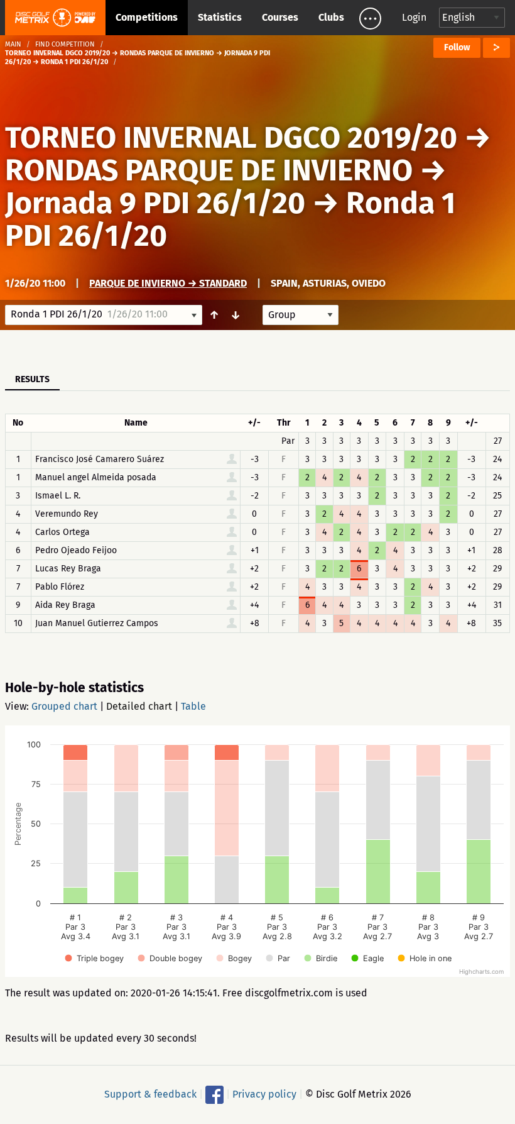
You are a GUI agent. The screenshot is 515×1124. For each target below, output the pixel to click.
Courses (280, 17)
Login (414, 17)
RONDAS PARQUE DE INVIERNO (209, 170)
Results (32, 379)
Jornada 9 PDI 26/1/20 (155, 203)
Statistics (220, 17)
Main (13, 44)
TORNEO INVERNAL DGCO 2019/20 (231, 137)
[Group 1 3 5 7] (301, 315)
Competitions (147, 17)
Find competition (65, 44)
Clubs (331, 17)
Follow (457, 47)
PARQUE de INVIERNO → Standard (168, 283)
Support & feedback (150, 1094)
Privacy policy (264, 1094)
